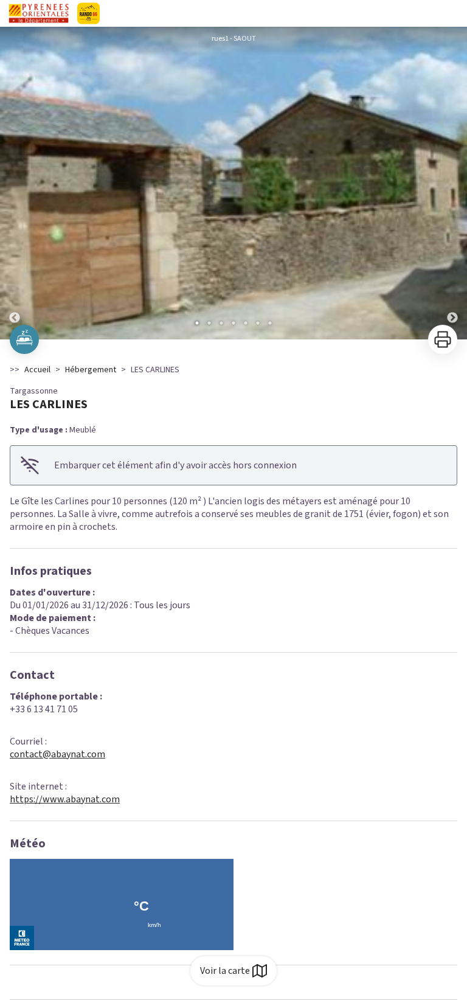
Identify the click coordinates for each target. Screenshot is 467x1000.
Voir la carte (225, 970)
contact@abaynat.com (57, 754)
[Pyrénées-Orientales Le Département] (123, 13)
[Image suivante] (452, 183)
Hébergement (90, 370)
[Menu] (453, 13)
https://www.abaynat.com (65, 799)
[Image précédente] (14, 183)
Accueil (37, 370)
